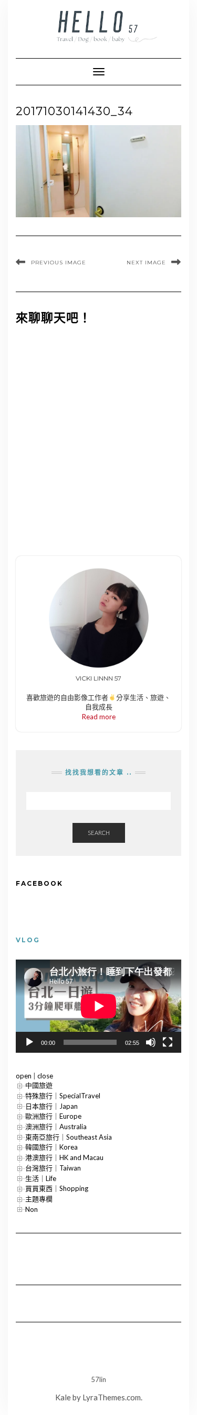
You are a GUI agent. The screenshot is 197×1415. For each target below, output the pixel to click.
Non (31, 1209)
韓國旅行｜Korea (51, 1147)
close (45, 1076)
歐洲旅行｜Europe (53, 1116)
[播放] (29, 1042)
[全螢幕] (167, 1042)
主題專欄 (39, 1199)
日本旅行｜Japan (51, 1106)
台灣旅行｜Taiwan (53, 1168)
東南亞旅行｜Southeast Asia (68, 1137)
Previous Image (58, 262)
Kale (63, 1397)
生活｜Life (40, 1178)
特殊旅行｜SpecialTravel (62, 1095)
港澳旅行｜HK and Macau (64, 1157)
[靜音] (151, 1042)
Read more (99, 716)
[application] (98, 1006)
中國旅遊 (39, 1085)
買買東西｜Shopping (56, 1188)
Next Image (146, 262)
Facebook (39, 883)
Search (99, 832)
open (24, 1076)
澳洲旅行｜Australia (56, 1126)
